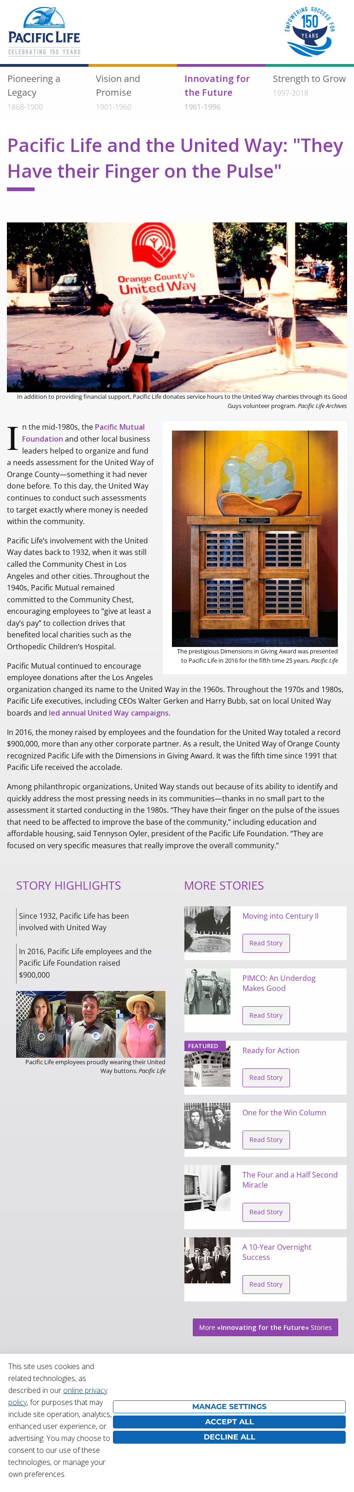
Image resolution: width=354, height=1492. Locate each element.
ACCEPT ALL (229, 1421)
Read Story (266, 942)
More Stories (265, 1327)
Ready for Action (271, 1050)
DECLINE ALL (229, 1437)
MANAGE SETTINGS (229, 1406)
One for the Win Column (284, 1112)
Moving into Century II (280, 916)
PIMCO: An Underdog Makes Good (279, 983)
